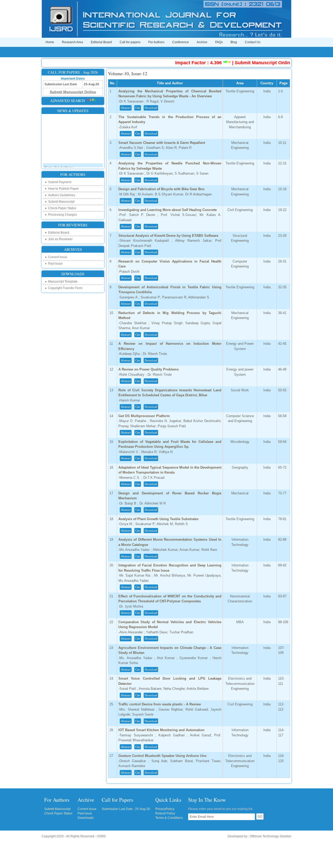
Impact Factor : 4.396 (188, 62)
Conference (180, 42)
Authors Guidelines (61, 195)
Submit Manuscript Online (254, 62)
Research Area (72, 42)
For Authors (156, 42)
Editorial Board (101, 42)
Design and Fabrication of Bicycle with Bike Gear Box (161, 189)
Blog (233, 42)
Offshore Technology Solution (270, 836)
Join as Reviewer (60, 239)
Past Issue (55, 263)
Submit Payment (59, 182)
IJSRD (101, 836)
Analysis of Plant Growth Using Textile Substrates (158, 519)
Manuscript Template (63, 281)
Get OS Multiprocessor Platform (144, 416)
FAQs (219, 42)
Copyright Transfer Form (65, 288)
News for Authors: (59, 162)
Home (50, 42)
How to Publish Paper (63, 188)
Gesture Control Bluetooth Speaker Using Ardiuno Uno (162, 756)
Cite (137, 107)
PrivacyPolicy (164, 809)
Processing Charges (62, 214)
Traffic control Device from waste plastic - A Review (159, 704)
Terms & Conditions (169, 818)
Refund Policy (165, 813)
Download (151, 107)
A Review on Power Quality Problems (148, 369)
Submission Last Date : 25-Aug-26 (126, 809)
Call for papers (130, 42)
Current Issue (57, 257)
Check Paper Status (62, 208)
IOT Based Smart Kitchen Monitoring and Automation (161, 730)
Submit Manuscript (61, 201)
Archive (202, 42)
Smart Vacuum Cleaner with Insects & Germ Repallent (161, 143)
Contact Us (252, 42)
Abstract (126, 107)
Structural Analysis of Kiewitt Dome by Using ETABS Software (168, 236)
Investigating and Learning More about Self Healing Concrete (167, 210)
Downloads (86, 818)
